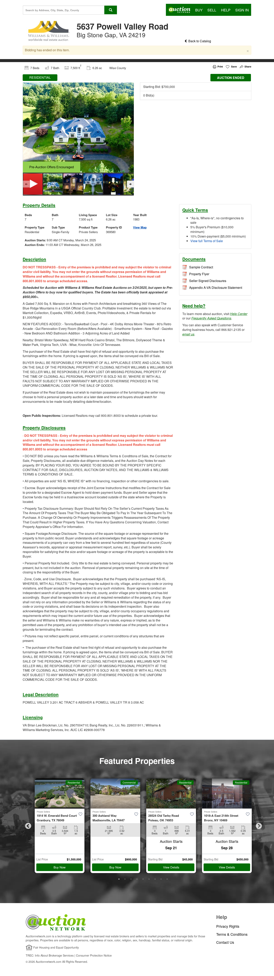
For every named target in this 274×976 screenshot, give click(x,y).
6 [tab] (149, 879)
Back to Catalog (199, 41)
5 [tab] (143, 879)
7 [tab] (155, 879)
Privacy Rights (227, 926)
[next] (130, 184)
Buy (199, 9)
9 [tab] (167, 879)
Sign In (242, 9)
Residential (74, 782)
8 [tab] (161, 879)
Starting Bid (155, 859)
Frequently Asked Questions (211, 318)
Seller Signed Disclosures (207, 281)
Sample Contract (201, 267)
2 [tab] (125, 879)
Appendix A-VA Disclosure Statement (215, 287)
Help (225, 9)
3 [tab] (131, 879)
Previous (27, 825)
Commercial (129, 782)
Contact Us (225, 942)
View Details (171, 867)
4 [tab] (137, 879)
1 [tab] (119, 879)
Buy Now (60, 867)
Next (257, 825)
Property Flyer (199, 274)
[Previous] (26, 184)
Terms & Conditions (232, 934)
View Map (140, 227)
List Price (42, 859)
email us (188, 334)
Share (248, 66)
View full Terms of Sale (206, 241)
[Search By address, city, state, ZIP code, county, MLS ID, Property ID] (110, 10)
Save (233, 66)
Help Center (238, 313)
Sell (211, 9)
